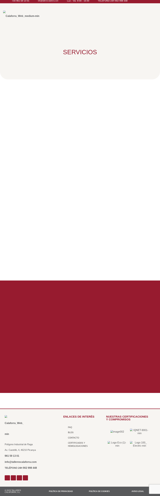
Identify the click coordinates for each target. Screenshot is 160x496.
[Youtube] (19, 478)
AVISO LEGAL (138, 491)
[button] (115, 17)
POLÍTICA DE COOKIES (99, 491)
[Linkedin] (25, 478)
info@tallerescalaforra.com (21, 462)
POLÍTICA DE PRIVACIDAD (61, 491)
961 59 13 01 (12, 456)
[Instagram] (13, 478)
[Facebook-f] (7, 478)
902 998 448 (30, 468)
